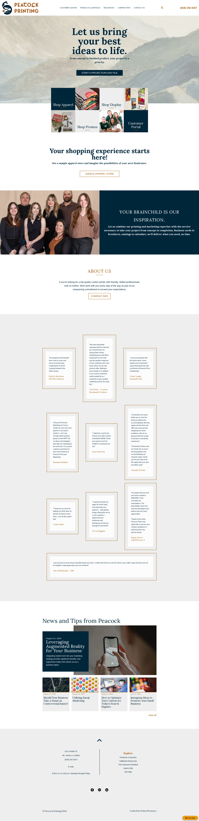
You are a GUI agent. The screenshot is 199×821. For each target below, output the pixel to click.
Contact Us (139, 8)
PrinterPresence (149, 811)
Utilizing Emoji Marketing (81, 699)
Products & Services (90, 8)
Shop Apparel (63, 104)
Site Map (128, 772)
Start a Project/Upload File (100, 73)
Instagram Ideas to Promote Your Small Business (142, 700)
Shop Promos (87, 127)
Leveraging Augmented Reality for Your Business (65, 646)
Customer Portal (135, 125)
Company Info (124, 8)
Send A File (128, 768)
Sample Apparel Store (99, 174)
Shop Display (112, 104)
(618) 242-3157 (188, 7)
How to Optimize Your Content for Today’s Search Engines (111, 702)
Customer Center (68, 8)
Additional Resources (128, 761)
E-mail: (71, 767)
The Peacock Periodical (128, 765)
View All (152, 715)
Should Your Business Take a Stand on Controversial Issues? (56, 700)
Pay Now (191, 818)
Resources (109, 8)
